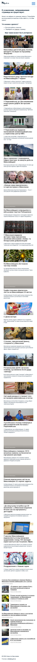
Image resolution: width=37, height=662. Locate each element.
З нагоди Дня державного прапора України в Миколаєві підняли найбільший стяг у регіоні (17, 580)
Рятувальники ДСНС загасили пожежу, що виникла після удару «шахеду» (17, 370)
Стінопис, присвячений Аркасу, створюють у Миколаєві (17, 342)
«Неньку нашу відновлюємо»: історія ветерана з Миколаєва (16, 186)
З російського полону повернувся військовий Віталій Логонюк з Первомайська (18, 424)
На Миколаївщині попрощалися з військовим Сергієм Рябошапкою (17, 211)
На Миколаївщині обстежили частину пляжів (16, 265)
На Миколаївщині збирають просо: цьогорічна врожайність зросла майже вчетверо (17, 614)
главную (16, 29)
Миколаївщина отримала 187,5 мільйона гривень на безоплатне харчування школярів (17, 453)
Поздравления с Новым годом (16, 566)
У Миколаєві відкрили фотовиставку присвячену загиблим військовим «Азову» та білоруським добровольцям (17, 238)
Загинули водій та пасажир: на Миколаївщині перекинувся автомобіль (20, 631)
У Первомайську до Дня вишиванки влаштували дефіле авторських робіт (18, 103)
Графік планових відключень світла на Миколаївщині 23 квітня (18, 291)
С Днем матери (10, 317)
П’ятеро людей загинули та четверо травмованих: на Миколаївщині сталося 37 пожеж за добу (22, 597)
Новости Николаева (7, 583)
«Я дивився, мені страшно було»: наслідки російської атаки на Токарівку (21, 588)
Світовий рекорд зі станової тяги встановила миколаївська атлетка (18, 397)
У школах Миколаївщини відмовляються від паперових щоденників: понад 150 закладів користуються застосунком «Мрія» (18, 539)
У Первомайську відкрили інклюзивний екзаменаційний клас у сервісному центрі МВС (18, 132)
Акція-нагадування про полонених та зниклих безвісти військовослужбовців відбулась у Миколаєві (22, 622)
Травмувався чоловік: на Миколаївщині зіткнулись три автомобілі (20, 606)
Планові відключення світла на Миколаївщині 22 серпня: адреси (17, 480)
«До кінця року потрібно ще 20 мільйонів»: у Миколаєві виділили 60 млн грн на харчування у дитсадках (18, 509)
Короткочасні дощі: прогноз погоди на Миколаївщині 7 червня (18, 77)
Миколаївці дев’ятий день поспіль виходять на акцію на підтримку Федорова (18, 52)
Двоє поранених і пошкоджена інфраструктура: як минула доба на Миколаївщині (18, 160)
